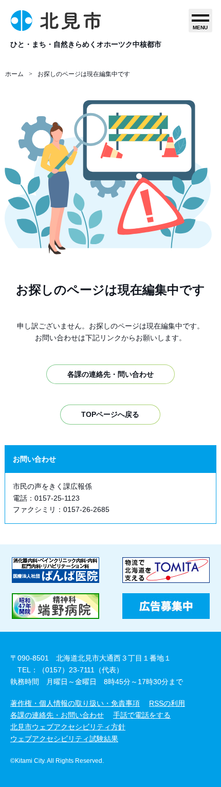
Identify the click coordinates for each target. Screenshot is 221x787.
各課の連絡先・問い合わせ (110, 374)
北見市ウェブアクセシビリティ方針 (67, 727)
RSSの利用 (167, 703)
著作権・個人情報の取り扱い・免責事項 (75, 703)
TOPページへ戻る (110, 414)
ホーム (14, 74)
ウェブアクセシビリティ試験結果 (64, 739)
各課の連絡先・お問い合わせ (57, 715)
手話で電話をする (142, 715)
